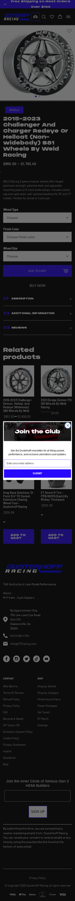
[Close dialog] (68, 425)
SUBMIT (37, 473)
